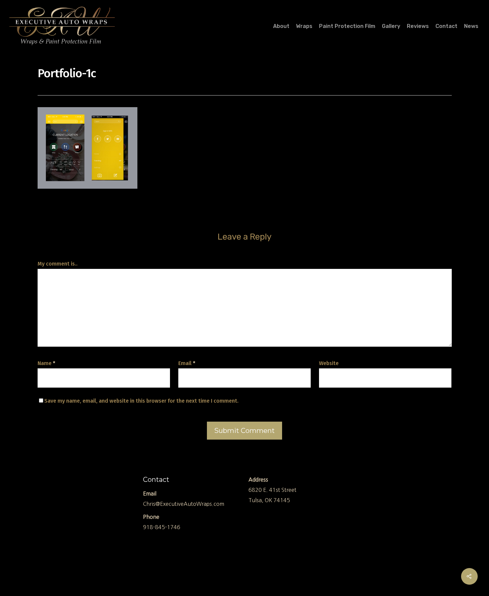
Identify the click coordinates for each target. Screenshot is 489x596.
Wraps (304, 26)
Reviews (418, 26)
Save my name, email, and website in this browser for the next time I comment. (141, 401)
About (281, 26)
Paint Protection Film (347, 26)
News (471, 26)
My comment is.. (58, 264)
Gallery (391, 26)
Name (46, 363)
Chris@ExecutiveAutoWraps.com (183, 503)
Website (329, 363)
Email (186, 363)
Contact (446, 26)
